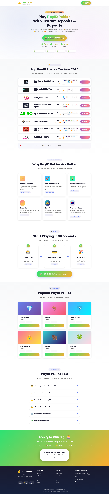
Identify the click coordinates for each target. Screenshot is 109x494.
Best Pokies (39, 475)
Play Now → (29, 326)
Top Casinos (39, 473)
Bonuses (38, 480)
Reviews (38, 482)
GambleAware (59, 475)
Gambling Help (59, 473)
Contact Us (58, 478)
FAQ (57, 480)
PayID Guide (39, 478)
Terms (57, 482)
